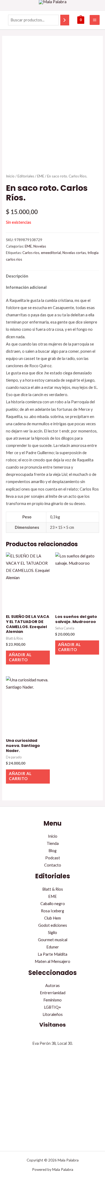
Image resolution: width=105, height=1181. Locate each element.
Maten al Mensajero (52, 961)
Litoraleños (53, 1014)
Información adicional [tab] (26, 287)
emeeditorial (51, 252)
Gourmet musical (52, 939)
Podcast (52, 858)
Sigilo (52, 932)
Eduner (52, 947)
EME (40, 176)
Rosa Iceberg (52, 911)
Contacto (52, 865)
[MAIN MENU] (95, 20)
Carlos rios (30, 252)
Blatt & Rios (52, 889)
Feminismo (52, 1000)
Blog (52, 850)
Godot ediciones (52, 925)
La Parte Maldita (52, 954)
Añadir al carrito (20, 657)
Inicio (10, 176)
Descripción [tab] (17, 276)
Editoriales (26, 176)
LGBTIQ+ (52, 1007)
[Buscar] (64, 20)
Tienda (53, 843)
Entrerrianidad (52, 992)
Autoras (52, 985)
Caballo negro (52, 903)
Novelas (39, 246)
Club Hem (52, 918)
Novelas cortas (74, 252)
